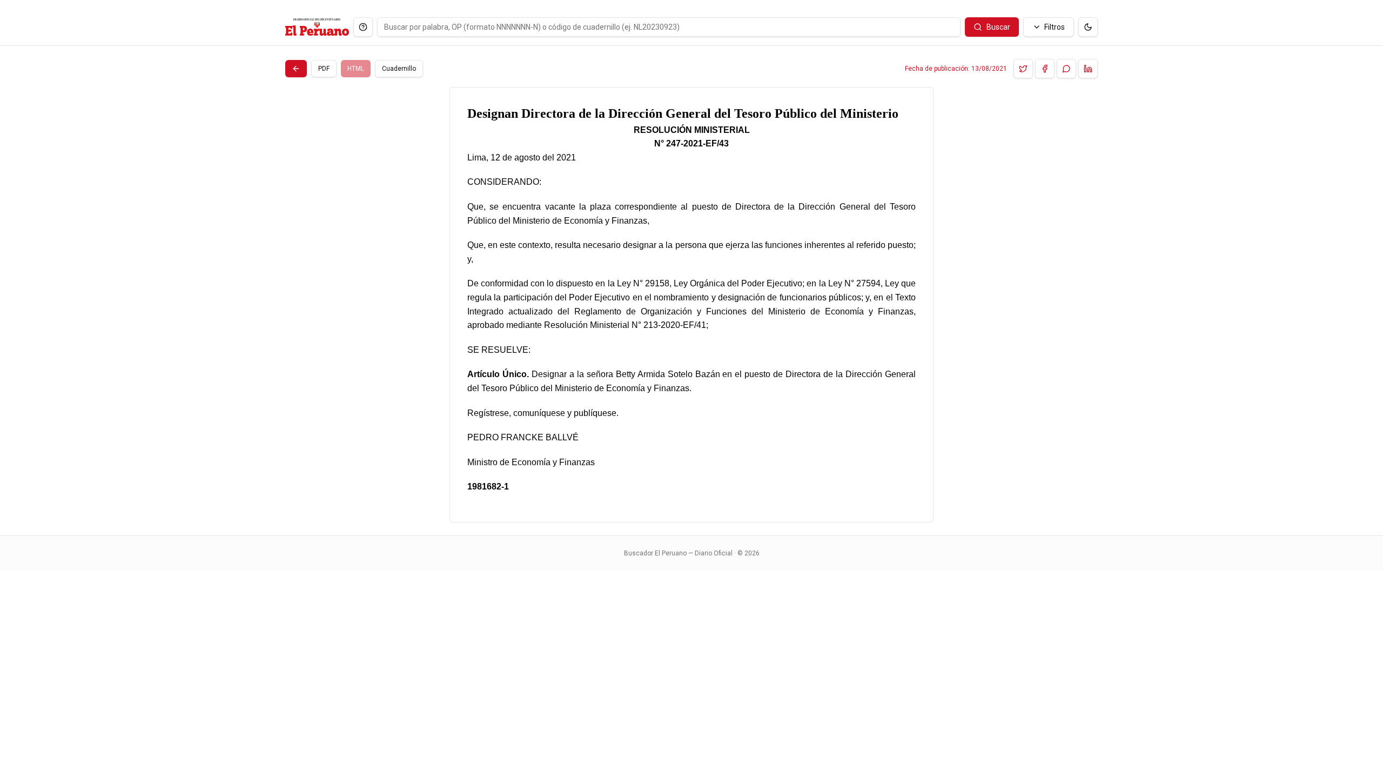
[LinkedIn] (1088, 68)
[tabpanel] (691, 304)
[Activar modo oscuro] (1088, 27)
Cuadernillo (399, 68)
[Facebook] (1045, 68)
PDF (324, 68)
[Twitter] (1023, 68)
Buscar (998, 27)
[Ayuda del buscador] (363, 27)
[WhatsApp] (1066, 68)
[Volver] (296, 68)
